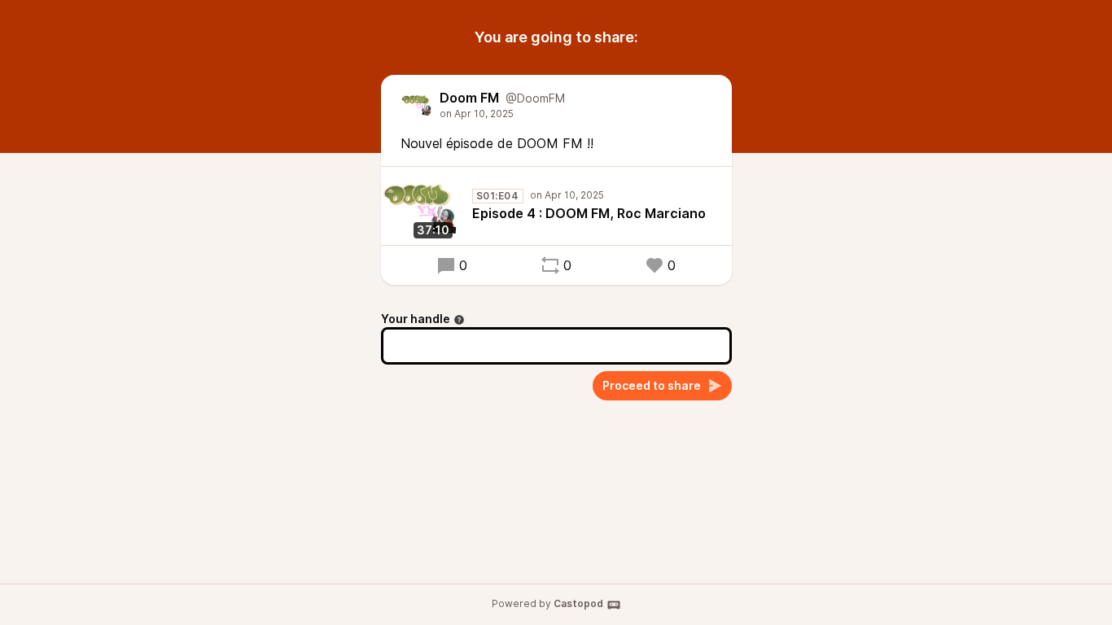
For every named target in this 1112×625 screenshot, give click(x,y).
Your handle (415, 319)
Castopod (578, 603)
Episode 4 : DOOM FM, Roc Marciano (589, 213)
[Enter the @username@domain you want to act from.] (459, 320)
